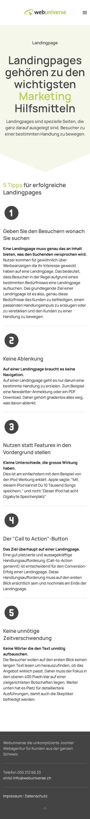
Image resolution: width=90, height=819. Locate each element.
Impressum (12, 795)
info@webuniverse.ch (32, 777)
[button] (85, 12)
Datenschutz (36, 795)
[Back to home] (45, 12)
